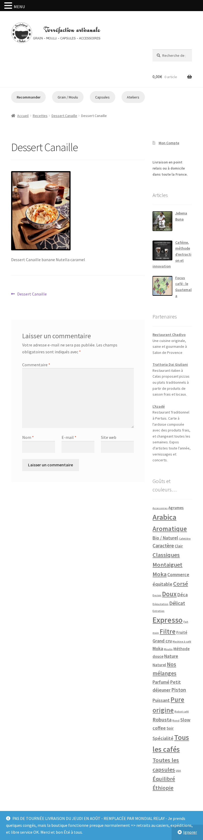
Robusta (162, 719)
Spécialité (163, 738)
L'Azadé (159, 406)
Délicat (177, 603)
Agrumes (176, 507)
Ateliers (133, 97)
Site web (108, 437)
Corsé (180, 583)
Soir (170, 728)
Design (157, 595)
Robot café (181, 711)
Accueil (23, 115)
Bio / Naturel (165, 538)
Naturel (159, 664)
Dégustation (160, 604)
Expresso (168, 620)
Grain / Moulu (68, 97)
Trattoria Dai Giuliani (170, 364)
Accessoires (160, 508)
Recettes (40, 115)
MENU (19, 6)
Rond (175, 720)
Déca (182, 595)
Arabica (164, 517)
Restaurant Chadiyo (169, 334)
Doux (169, 594)
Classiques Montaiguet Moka (167, 564)
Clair (179, 545)
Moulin (168, 649)
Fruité (181, 632)
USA (178, 770)
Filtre (168, 631)
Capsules (102, 97)
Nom (28, 437)
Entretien (158, 611)
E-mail (69, 437)
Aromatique (170, 528)
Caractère (163, 545)
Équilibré (164, 778)
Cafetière (185, 538)
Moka (158, 648)
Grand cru (162, 641)
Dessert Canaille (64, 115)
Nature (171, 656)
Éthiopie (163, 787)
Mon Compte (169, 142)
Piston (178, 690)
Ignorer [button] (190, 832)
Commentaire (36, 364)
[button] (9, 6)
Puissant (161, 700)
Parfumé (161, 682)
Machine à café (182, 641)
